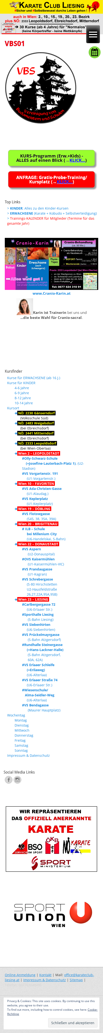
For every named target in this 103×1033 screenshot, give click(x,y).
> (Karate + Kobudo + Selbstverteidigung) (52, 213)
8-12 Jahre (23, 398)
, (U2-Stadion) (53, 463)
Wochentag (16, 715)
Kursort (13, 408)
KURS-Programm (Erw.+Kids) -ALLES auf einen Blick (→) (51, 158)
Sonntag (21, 750)
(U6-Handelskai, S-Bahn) (43, 534)
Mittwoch (22, 730)
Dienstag (22, 725)
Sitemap (76, 980)
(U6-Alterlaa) (38, 670)
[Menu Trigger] (93, 34)
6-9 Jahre (22, 393)
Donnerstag (24, 735)
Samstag (21, 745)
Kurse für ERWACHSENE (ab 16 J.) (33, 378)
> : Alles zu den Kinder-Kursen (38, 208)
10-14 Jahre (24, 403)
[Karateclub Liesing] (51, 33)
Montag (21, 720)
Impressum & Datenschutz (28, 755)
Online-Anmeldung (20, 975)
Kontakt (45, 975)
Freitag (20, 740)
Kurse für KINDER (21, 383)
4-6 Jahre (22, 388)
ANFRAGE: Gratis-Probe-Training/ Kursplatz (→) (51, 179)
